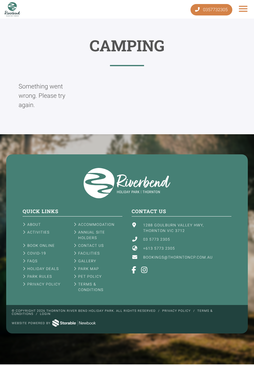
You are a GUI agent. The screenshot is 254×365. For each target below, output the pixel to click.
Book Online (41, 245)
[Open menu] (243, 9)
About (34, 224)
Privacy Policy (43, 284)
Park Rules (39, 276)
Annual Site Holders (91, 235)
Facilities (89, 253)
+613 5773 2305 (159, 248)
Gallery (87, 261)
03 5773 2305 (156, 239)
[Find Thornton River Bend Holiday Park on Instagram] (144, 270)
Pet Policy (90, 276)
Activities (38, 232)
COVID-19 (36, 253)
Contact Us (91, 245)
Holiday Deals (43, 269)
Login (45, 314)
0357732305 (215, 9)
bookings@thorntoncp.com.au (177, 257)
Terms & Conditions (90, 287)
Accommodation (96, 224)
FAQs (32, 261)
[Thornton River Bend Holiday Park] (127, 197)
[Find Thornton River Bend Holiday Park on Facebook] (134, 270)
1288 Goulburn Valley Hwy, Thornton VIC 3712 (173, 228)
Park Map (88, 269)
